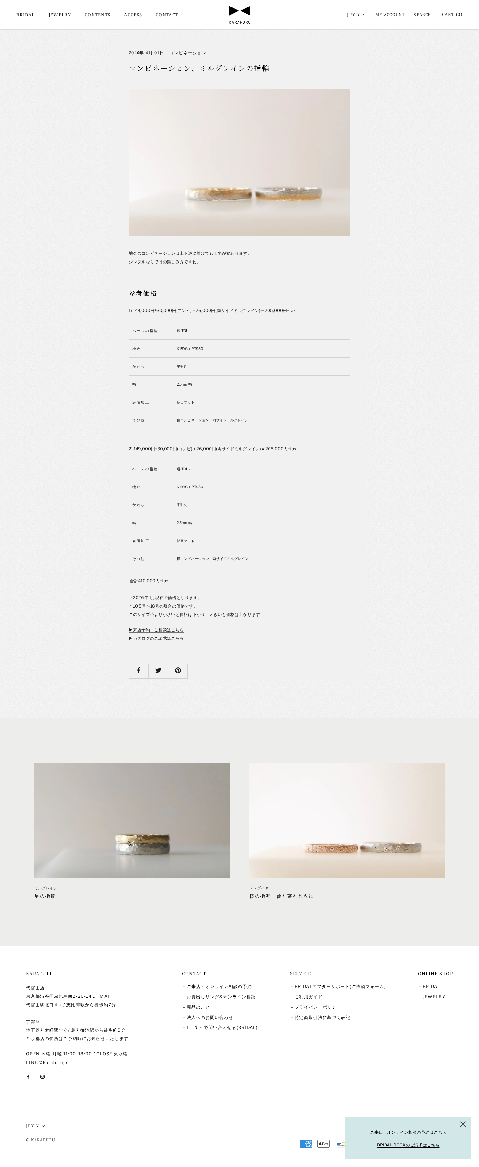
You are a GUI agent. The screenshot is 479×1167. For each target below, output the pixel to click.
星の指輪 (45, 895)
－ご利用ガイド (306, 996)
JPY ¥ (353, 14)
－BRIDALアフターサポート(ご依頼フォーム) (338, 986)
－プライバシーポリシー (315, 1006)
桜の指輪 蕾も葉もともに (281, 895)
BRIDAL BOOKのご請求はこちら (408, 1144)
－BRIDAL (429, 986)
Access (133, 15)
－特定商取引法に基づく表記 (320, 1017)
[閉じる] (463, 1124)
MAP (104, 996)
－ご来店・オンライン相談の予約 (217, 986)
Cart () (452, 14)
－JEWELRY (431, 996)
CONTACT (167, 15)
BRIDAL (25, 15)
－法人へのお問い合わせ (207, 1017)
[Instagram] (42, 1076)
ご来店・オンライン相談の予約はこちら (408, 1132)
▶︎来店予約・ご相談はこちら (156, 629)
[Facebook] (28, 1076)
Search (422, 14)
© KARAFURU (40, 1140)
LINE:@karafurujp (47, 1062)
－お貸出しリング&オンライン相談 (219, 996)
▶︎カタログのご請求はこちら (156, 638)
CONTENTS (97, 15)
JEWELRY (60, 15)
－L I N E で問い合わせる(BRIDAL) (220, 1027)
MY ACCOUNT (390, 14)
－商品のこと (196, 1006)
